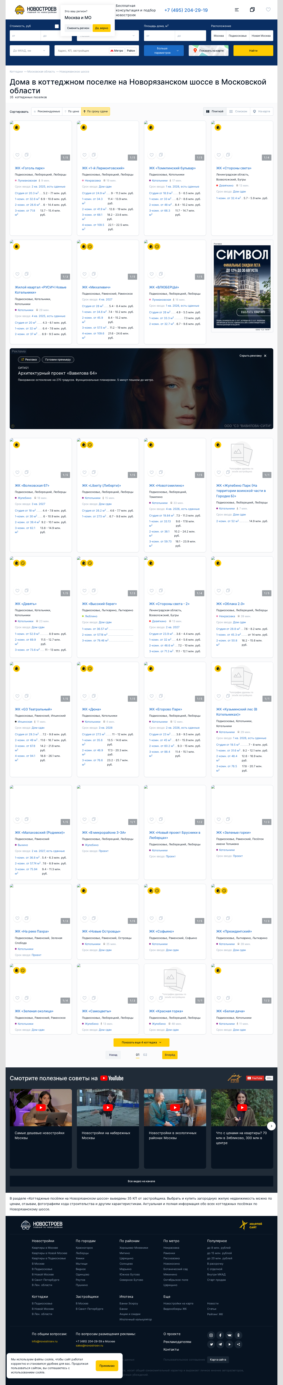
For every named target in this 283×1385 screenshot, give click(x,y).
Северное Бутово (131, 1279)
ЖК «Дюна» (91, 709)
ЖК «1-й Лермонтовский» (103, 168)
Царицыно (126, 1258)
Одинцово (82, 1274)
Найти (253, 50)
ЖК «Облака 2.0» (230, 604)
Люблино (91, 616)
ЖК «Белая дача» (230, 1011)
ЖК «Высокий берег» (99, 604)
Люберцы (59, 174)
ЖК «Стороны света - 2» (169, 604)
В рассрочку (215, 1263)
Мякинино (170, 1274)
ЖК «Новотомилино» (166, 485)
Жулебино (24, 498)
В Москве (38, 1263)
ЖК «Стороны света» (234, 168)
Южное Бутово (130, 1274)
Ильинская (25, 721)
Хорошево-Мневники (134, 1247)
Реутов (80, 1279)
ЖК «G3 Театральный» (33, 709)
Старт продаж (216, 1279)
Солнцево (126, 1263)
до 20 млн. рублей (219, 1258)
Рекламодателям (177, 1342)
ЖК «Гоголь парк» (30, 168)
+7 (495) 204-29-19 (186, 10)
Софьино (191, 938)
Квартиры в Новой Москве (49, 1253)
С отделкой (214, 1269)
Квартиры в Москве (45, 1247)
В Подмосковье (42, 1269)
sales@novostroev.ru (89, 1345)
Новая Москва (261, 35)
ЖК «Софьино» (161, 931)
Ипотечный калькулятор (136, 1319)
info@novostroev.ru (45, 1341)
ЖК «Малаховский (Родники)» (40, 832)
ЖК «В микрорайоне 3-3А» (104, 832)
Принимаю (107, 1365)
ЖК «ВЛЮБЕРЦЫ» (164, 287)
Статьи (211, 1308)
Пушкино (82, 1285)
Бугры (242, 179)
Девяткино (226, 185)
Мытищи (81, 1263)
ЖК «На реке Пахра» (32, 931)
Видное (81, 1269)
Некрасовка (93, 180)
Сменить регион (78, 27)
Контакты (171, 1349)
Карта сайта (218, 1359)
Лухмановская (27, 180)
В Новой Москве (43, 1274)
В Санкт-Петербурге (45, 1279)
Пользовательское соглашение (184, 1359)
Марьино (126, 1269)
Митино (125, 1253)
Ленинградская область (232, 174)
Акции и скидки (130, 1314)
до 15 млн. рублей (219, 1253)
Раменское (125, 293)
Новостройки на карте (178, 1303)
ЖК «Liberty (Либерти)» (101, 485)
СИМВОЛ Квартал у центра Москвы (54, 375)
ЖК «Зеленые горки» (233, 832)
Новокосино (171, 1263)
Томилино (156, 496)
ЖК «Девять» (26, 604)
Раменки (169, 1253)
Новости (213, 1303)
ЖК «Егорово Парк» (165, 709)
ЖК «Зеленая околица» (34, 1011)
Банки (124, 1308)
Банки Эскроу (129, 1303)
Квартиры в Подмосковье (49, 1258)
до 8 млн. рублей (219, 1247)
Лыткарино (109, 610)
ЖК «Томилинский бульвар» (172, 168)
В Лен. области (42, 1285)
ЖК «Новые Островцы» (101, 931)
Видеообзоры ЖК (175, 1308)
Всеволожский (226, 179)
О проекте (171, 1334)
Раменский (109, 293)
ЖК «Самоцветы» (96, 1011)
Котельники (176, 174)
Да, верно (101, 27)
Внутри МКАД (216, 1274)
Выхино (23, 845)
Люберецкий (43, 174)
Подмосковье (238, 35)
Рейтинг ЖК (215, 1314)
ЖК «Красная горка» (166, 1011)
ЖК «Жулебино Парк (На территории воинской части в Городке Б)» (241, 490)
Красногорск (84, 1247)
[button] (271, 1126)
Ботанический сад (175, 1269)
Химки (80, 1258)
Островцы (125, 938)
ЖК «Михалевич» (96, 287)
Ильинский (58, 715)
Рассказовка (171, 1258)
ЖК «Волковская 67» (32, 485)
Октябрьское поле (175, 1279)
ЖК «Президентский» (234, 931)
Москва (219, 35)
